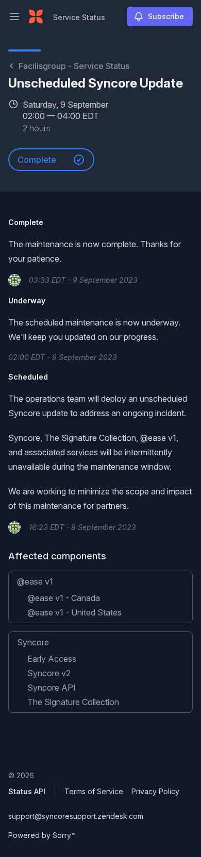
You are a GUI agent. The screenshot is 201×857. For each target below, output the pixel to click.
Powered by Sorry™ (42, 835)
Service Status (79, 17)
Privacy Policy (155, 791)
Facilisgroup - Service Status (74, 66)
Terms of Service (93, 791)
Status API (26, 791)
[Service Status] (36, 16)
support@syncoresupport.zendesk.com (75, 816)
